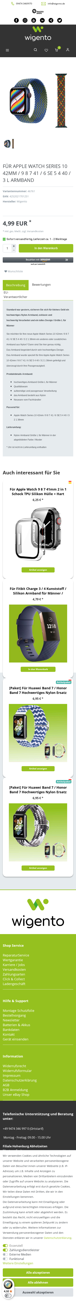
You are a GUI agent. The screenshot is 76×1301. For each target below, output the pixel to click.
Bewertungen (41, 285)
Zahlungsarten (14, 974)
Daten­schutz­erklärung (57, 1238)
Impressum (11, 1075)
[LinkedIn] (42, 20)
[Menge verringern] (14, 250)
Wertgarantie (13, 960)
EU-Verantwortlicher (15, 294)
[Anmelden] (68, 50)
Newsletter (11, 1020)
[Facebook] (16, 20)
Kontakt (9, 1034)
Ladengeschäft (14, 984)
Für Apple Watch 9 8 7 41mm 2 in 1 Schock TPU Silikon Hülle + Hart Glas (38, 491)
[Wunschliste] (46, 50)
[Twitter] (59, 20)
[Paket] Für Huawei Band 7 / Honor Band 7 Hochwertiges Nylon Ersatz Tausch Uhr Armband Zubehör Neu (38, 690)
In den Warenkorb (46, 248)
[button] (38, 261)
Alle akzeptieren (38, 1273)
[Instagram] (25, 20)
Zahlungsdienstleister (24, 1250)
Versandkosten (14, 969)
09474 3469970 (24, 3)
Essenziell (16, 1246)
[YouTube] (33, 20)
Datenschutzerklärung (20, 1080)
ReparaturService (16, 955)
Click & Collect (14, 979)
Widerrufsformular (17, 1070)
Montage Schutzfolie (18, 1010)
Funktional (16, 1259)
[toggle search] (35, 50)
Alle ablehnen (38, 1282)
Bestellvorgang (14, 1015)
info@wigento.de (56, 3)
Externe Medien (20, 1254)
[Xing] (51, 20)
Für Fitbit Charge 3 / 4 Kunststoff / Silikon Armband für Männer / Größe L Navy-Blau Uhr (38, 591)
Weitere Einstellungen (18, 1263)
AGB (6, 1085)
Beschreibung (15, 285)
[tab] (16, 285)
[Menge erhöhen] (14, 246)
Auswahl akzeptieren (38, 1292)
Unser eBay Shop (16, 1094)
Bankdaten (11, 1029)
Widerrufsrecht (14, 1066)
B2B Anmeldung (15, 1090)
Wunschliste (15, 271)
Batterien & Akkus (16, 1025)
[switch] (8, 1296)
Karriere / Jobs (14, 965)
